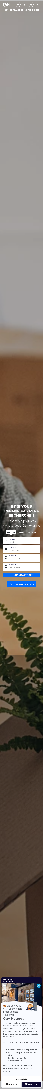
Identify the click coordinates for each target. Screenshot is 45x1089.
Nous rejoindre (33, 10)
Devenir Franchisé (14, 10)
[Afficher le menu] (37, 4)
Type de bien (13, 547)
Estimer (32, 532)
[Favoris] (18, 4)
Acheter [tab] (11, 532)
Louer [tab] (22, 532)
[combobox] (23, 550)
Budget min (13, 556)
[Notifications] (24, 4)
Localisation (13, 539)
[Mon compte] (31, 4)
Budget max (13, 565)
